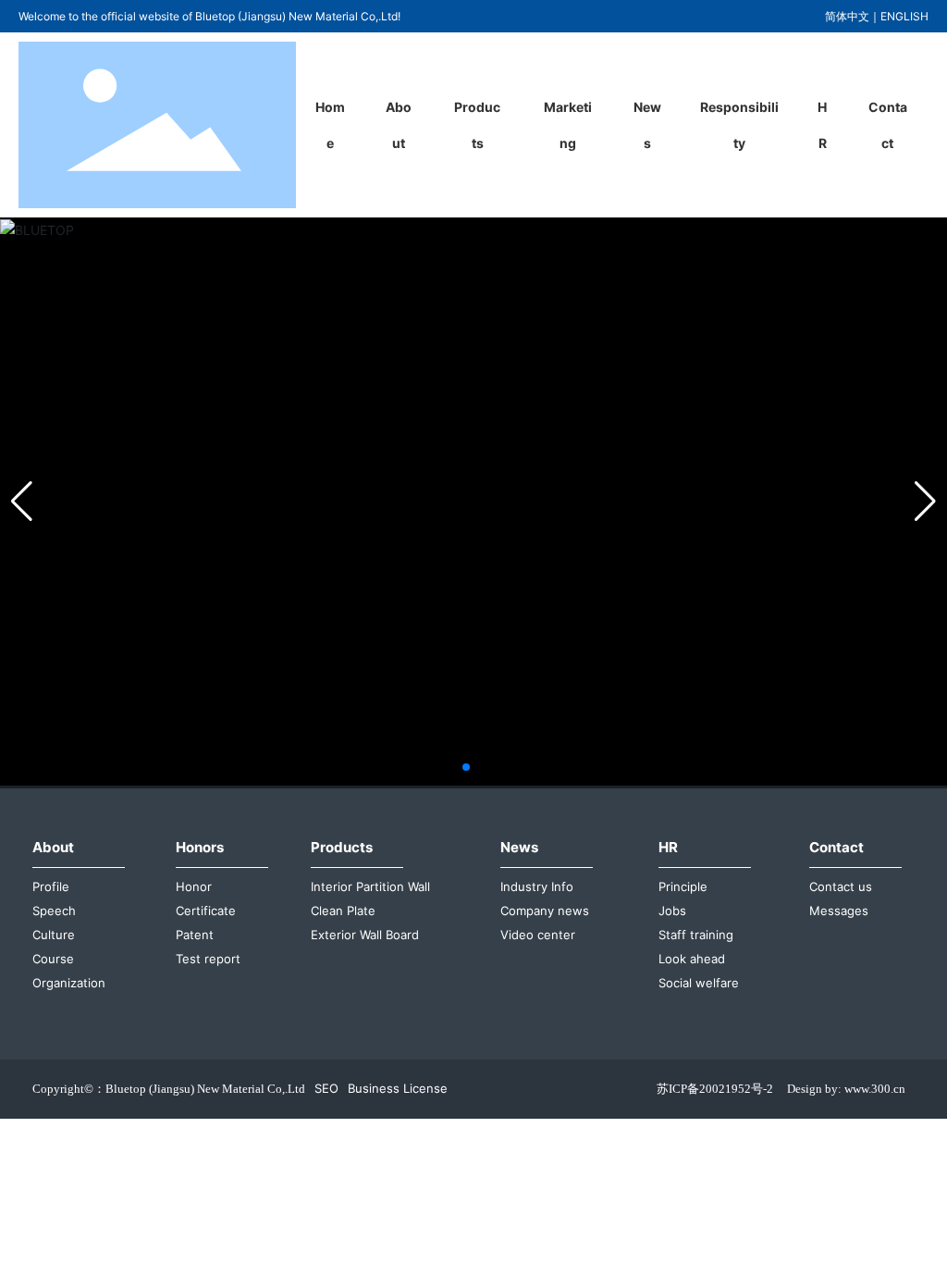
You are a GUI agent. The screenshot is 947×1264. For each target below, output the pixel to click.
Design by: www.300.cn (846, 1089)
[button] (466, 767)
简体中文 (847, 16)
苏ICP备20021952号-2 (715, 1089)
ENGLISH (904, 16)
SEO (326, 1088)
